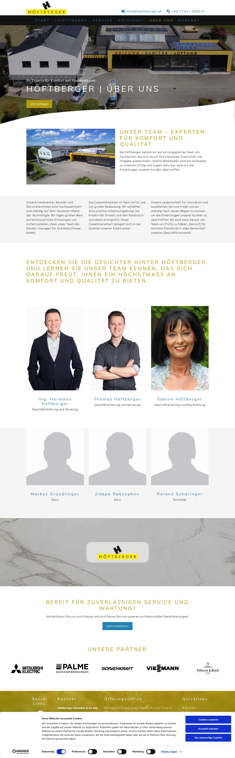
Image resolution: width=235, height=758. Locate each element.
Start (42, 20)
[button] (39, 104)
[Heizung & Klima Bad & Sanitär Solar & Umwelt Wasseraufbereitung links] (87, 20)
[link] (71, 20)
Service (103, 20)
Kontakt (189, 20)
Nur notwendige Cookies (208, 737)
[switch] (92, 751)
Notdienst (131, 20)
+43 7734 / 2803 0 (187, 11)
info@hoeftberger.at (144, 11)
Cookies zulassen (208, 719)
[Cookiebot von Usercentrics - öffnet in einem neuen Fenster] (21, 751)
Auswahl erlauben (208, 728)
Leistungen (69, 20)
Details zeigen (169, 751)
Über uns (161, 20)
